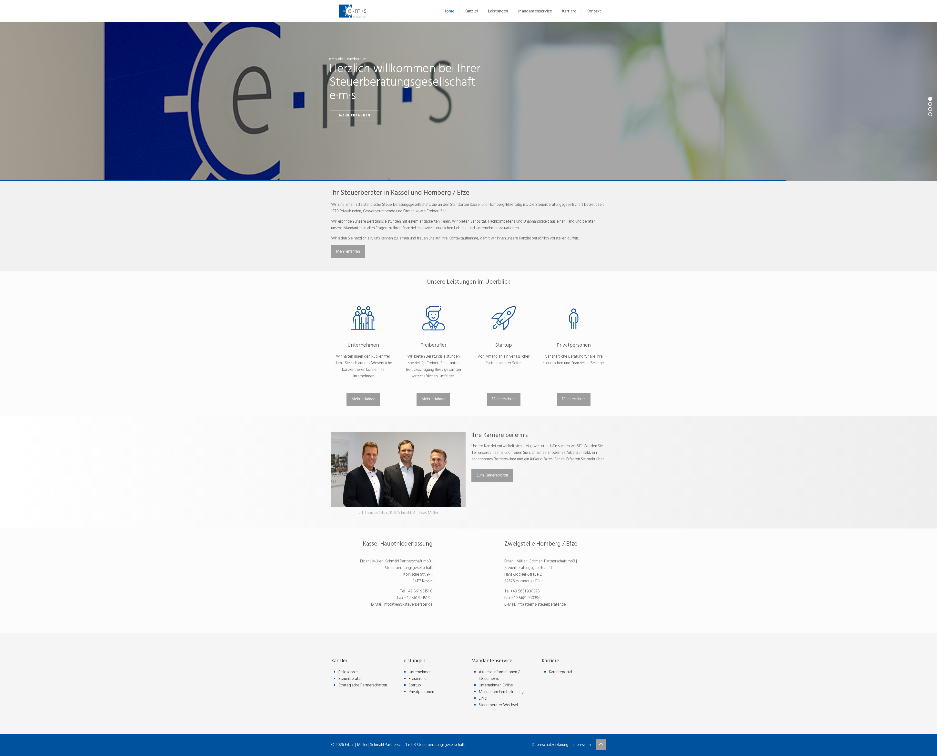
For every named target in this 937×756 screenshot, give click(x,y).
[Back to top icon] (601, 744)
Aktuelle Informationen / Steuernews (499, 675)
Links (483, 698)
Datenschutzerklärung (550, 745)
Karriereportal (560, 672)
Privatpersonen (421, 692)
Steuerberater (350, 678)
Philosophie (348, 672)
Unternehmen (420, 672)
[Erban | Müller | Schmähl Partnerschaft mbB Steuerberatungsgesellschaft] (352, 11)
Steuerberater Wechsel (498, 705)
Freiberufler (418, 678)
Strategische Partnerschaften (362, 685)
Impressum (581, 745)
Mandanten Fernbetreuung (501, 692)
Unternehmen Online (496, 685)
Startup (415, 685)
